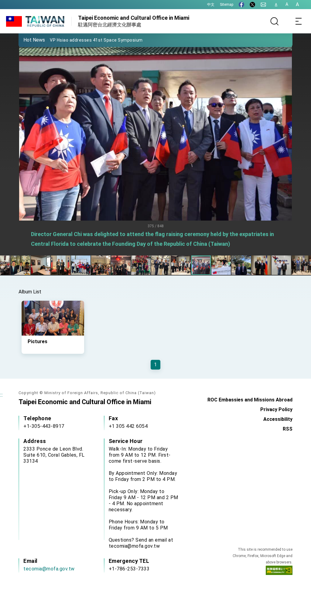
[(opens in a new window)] (241, 4)
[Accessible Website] (279, 572)
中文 (210, 4)
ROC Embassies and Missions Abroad (249, 400)
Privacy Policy (276, 409)
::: (1, 395)
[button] (28, 40)
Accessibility (277, 419)
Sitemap (226, 4)
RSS (287, 429)
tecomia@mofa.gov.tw (49, 569)
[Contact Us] (263, 4)
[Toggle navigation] (299, 21)
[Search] (274, 21)
